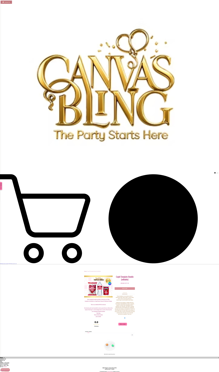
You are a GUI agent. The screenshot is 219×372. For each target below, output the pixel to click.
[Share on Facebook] (124, 318)
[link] (109, 218)
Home (85, 271)
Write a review (123, 324)
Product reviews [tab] (88, 331)
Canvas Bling (109, 371)
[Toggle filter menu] (132, 335)
